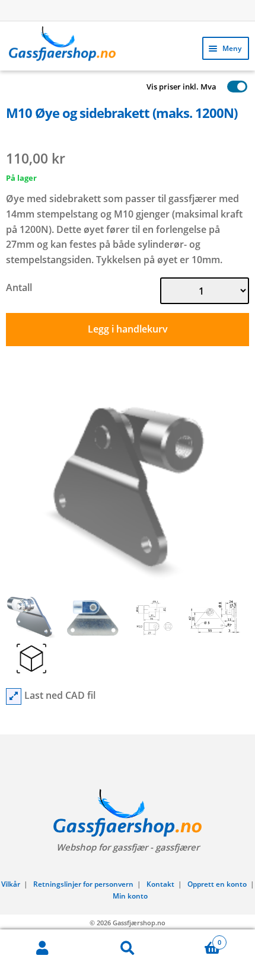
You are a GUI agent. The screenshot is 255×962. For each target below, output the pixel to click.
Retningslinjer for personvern (83, 884)
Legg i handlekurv (128, 328)
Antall (19, 287)
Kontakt (160, 884)
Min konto (130, 896)
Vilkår (10, 884)
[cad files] (13, 696)
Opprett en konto (217, 884)
